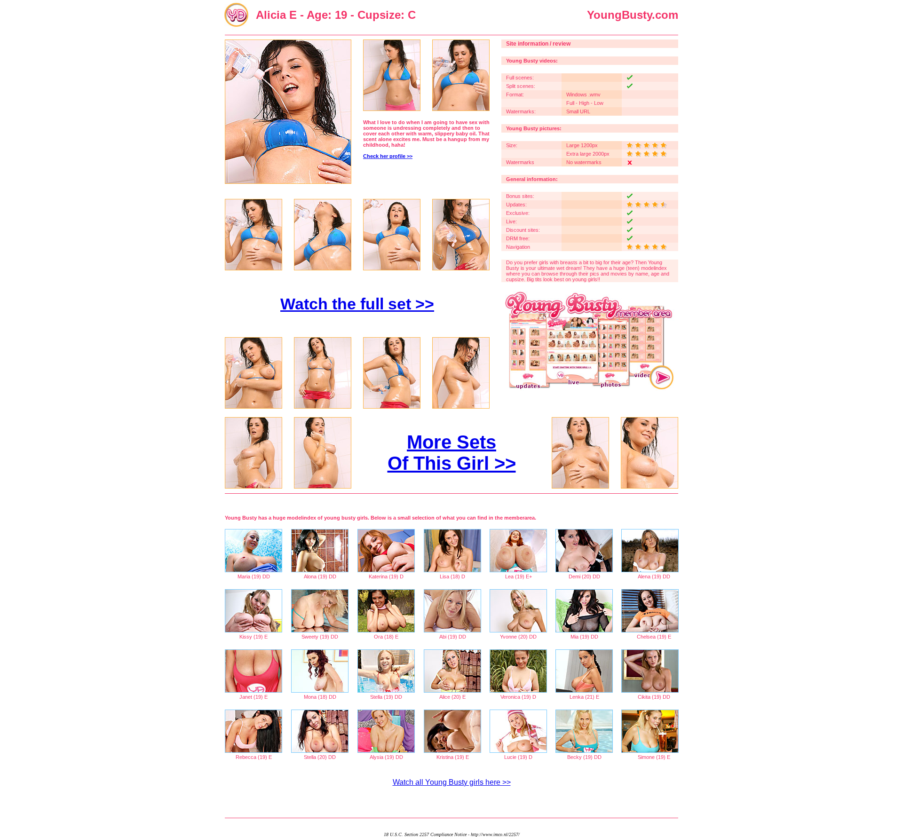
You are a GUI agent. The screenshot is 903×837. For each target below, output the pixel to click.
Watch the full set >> (357, 304)
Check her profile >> (387, 156)
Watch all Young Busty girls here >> (452, 782)
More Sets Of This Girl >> (452, 453)
